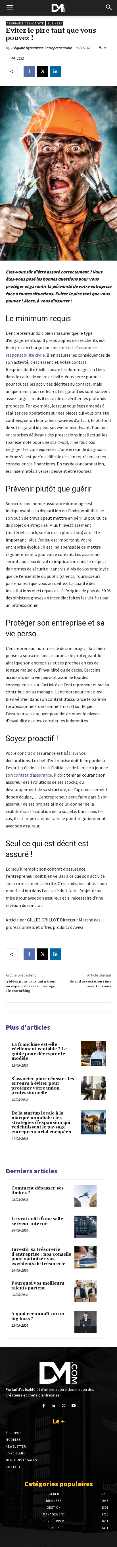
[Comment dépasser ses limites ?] (85, 1196)
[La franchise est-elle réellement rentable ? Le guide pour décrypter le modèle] (93, 1053)
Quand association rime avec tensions (90, 983)
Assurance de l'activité (25, 23)
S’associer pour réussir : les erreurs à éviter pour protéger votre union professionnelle (42, 1086)
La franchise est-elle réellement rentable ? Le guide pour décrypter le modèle (39, 1051)
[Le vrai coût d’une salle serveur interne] (85, 1227)
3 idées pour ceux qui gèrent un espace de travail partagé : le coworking (31, 986)
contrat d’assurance (33, 775)
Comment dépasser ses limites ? (37, 1191)
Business (54, 23)
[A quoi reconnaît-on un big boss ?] (85, 1322)
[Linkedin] (55, 71)
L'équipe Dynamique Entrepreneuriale (41, 47)
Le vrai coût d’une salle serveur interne (37, 1221)
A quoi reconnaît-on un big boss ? (37, 1316)
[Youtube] (73, 1405)
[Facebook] (29, 71)
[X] (42, 71)
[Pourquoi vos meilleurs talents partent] (85, 1291)
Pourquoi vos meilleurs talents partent (37, 1286)
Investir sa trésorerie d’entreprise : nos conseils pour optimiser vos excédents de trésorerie (41, 1256)
